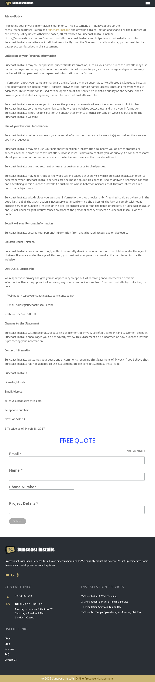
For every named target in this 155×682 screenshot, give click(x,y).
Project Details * (23, 503)
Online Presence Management (94, 678)
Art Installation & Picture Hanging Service (104, 601)
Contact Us (11, 659)
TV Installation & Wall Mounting (99, 596)
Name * (15, 470)
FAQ (7, 654)
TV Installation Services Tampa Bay (101, 607)
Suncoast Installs (59, 30)
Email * (15, 454)
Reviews (9, 649)
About (8, 638)
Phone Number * (24, 487)
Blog (7, 643)
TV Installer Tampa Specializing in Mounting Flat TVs (111, 612)
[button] (148, 3)
